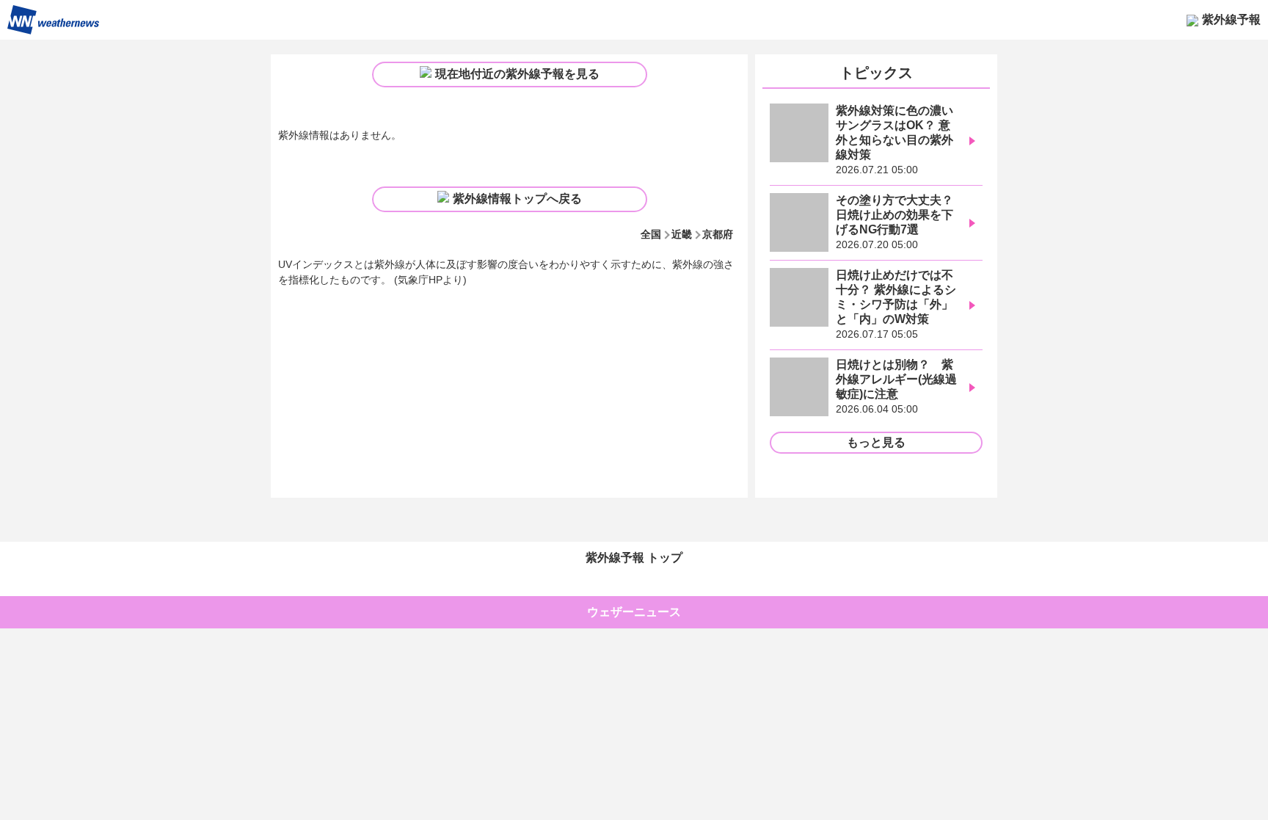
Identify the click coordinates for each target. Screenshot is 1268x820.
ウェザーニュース (634, 612)
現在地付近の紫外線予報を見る (517, 74)
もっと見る (876, 442)
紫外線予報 (1231, 19)
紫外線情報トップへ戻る (517, 198)
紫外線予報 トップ (634, 557)
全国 (651, 234)
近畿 (681, 234)
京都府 (717, 234)
